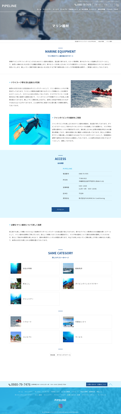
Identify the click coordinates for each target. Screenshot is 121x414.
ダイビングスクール (64, 355)
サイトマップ (102, 395)
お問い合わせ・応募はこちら (103, 5)
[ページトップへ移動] (110, 384)
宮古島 (52, 355)
